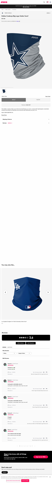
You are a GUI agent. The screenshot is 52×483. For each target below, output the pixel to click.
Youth (38, 99)
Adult (13, 99)
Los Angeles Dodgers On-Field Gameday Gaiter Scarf (14, 321)
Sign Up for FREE (40, 457)
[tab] (21, 343)
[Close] (50, 477)
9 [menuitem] (32, 446)
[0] (47, 2)
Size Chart (47, 96)
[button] (10, 372)
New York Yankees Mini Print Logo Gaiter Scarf (39, 374)
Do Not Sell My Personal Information (13, 480)
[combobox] (9, 353)
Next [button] (48, 292)
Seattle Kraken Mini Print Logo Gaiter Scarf (40, 440)
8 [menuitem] (30, 446)
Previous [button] (5, 292)
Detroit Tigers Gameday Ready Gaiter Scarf (40, 390)
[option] (26, 6)
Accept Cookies (25, 480)
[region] (26, 479)
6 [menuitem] (27, 446)
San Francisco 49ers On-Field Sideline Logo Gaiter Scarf (37, 423)
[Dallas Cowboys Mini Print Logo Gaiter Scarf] (4, 91)
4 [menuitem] (24, 446)
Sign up (4, 472)
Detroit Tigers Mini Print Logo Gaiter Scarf (40, 407)
